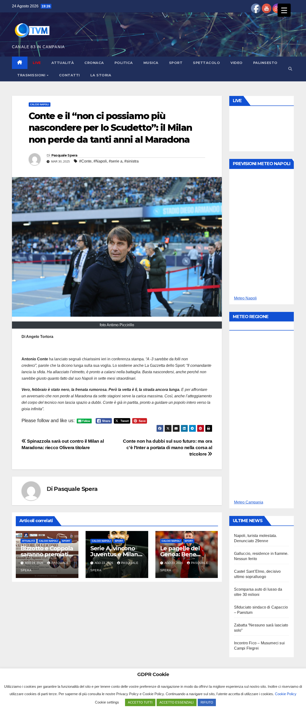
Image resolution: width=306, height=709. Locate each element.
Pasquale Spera (64, 155)
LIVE (37, 63)
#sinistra (131, 161)
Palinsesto (265, 63)
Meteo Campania (248, 502)
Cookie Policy (285, 694)
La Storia (100, 75)
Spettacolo (206, 63)
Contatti (69, 75)
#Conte (85, 161)
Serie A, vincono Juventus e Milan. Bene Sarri (114, 554)
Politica (124, 63)
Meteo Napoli (245, 298)
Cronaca (94, 63)
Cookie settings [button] (107, 702)
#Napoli (100, 161)
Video (236, 63)
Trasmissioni (31, 75)
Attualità (62, 63)
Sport (176, 63)
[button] (290, 69)
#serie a (115, 161)
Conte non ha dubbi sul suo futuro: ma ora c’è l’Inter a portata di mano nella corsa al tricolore (167, 448)
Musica (150, 63)
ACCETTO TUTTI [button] (140, 702)
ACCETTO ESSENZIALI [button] (176, 702)
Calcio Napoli (39, 104)
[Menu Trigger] (284, 10)
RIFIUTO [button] (207, 702)
